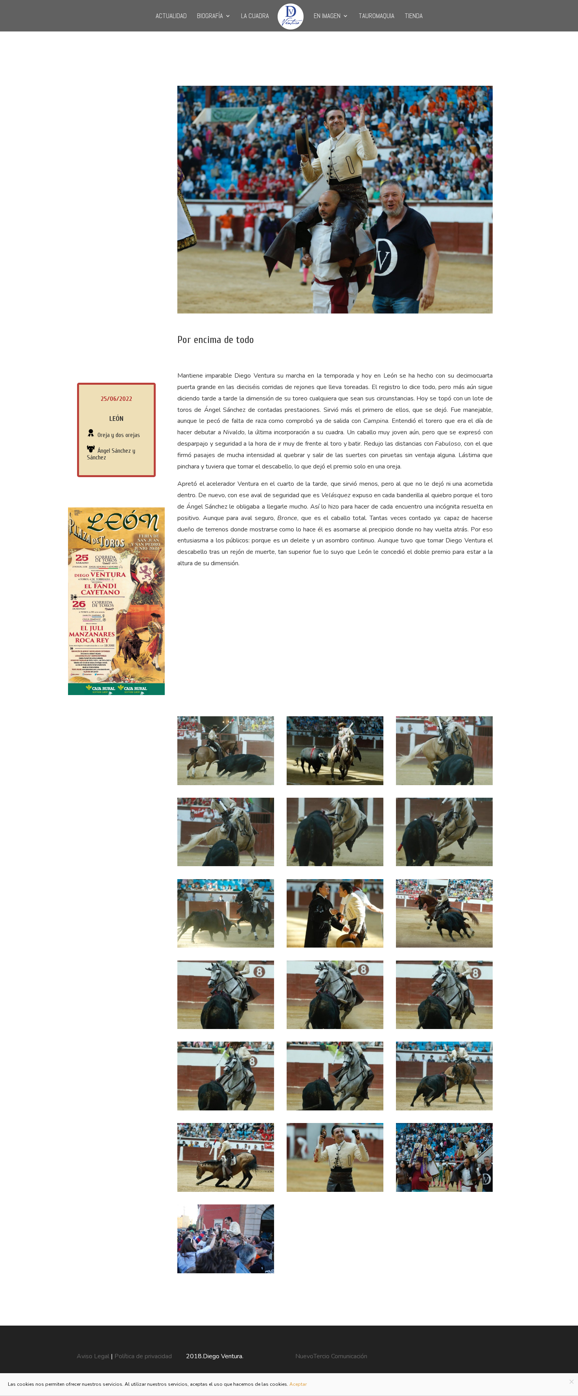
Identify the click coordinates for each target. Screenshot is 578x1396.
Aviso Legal (94, 1356)
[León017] (225, 1029)
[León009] (335, 785)
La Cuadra (255, 16)
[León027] (225, 1273)
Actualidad (171, 16)
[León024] (335, 1192)
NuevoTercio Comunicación (331, 1356)
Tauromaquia (376, 16)
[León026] (444, 1192)
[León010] (444, 785)
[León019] (444, 1029)
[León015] (335, 947)
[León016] (444, 947)
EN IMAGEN (327, 16)
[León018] (335, 1029)
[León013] (444, 866)
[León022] (444, 1110)
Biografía (210, 16)
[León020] (225, 1110)
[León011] (225, 866)
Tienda (414, 16)
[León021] (335, 1110)
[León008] (225, 785)
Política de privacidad (143, 1356)
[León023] (225, 1192)
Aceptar (298, 1384)
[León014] (225, 947)
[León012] (335, 866)
